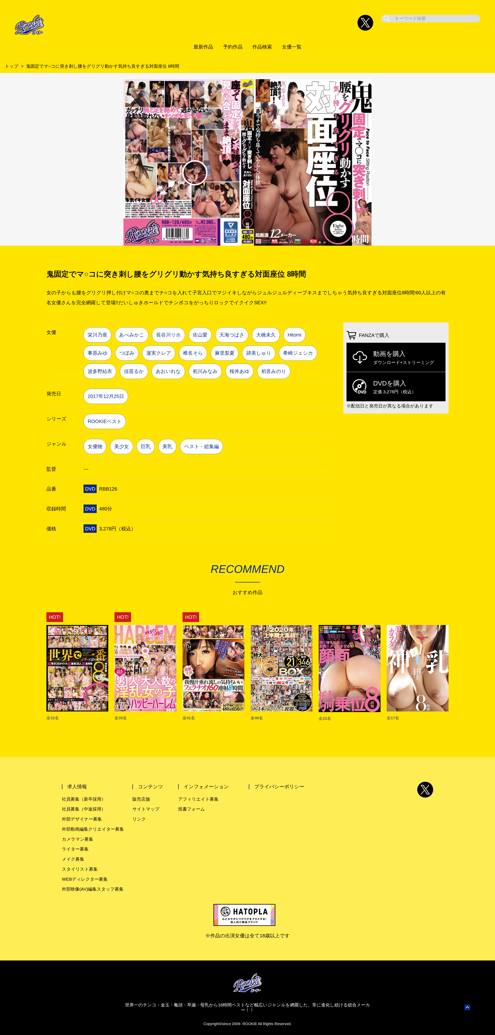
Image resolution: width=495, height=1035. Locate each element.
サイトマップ (145, 809)
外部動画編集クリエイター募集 (93, 829)
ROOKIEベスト (105, 421)
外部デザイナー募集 (82, 819)
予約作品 (233, 47)
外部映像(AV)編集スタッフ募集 (92, 889)
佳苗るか (134, 371)
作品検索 (262, 47)
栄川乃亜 (97, 335)
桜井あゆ (239, 371)
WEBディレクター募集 (85, 879)
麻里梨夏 (224, 353)
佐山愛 (200, 335)
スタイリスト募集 (80, 869)
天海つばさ (231, 335)
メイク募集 (73, 859)
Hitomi (294, 335)
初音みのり (273, 371)
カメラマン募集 (77, 839)
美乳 (167, 446)
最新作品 (203, 47)
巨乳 (146, 446)
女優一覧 (292, 47)
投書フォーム (191, 809)
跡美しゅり (258, 353)
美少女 (121, 446)
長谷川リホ (168, 335)
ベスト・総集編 (201, 446)
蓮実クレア (158, 353)
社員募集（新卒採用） (84, 799)
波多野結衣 (100, 371)
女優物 (95, 446)
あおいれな (168, 371)
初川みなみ (205, 371)
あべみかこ (131, 335)
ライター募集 (75, 849)
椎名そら (193, 353)
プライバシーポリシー (279, 786)
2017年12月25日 (106, 396)
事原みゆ (98, 353)
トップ (11, 66)
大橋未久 (266, 335)
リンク (139, 819)
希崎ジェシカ (298, 353)
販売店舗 (141, 799)
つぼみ (126, 353)
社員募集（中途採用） (84, 809)
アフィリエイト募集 (198, 799)
